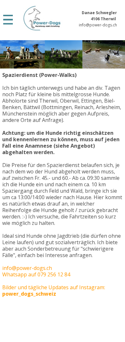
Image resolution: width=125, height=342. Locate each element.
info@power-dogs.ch (98, 25)
